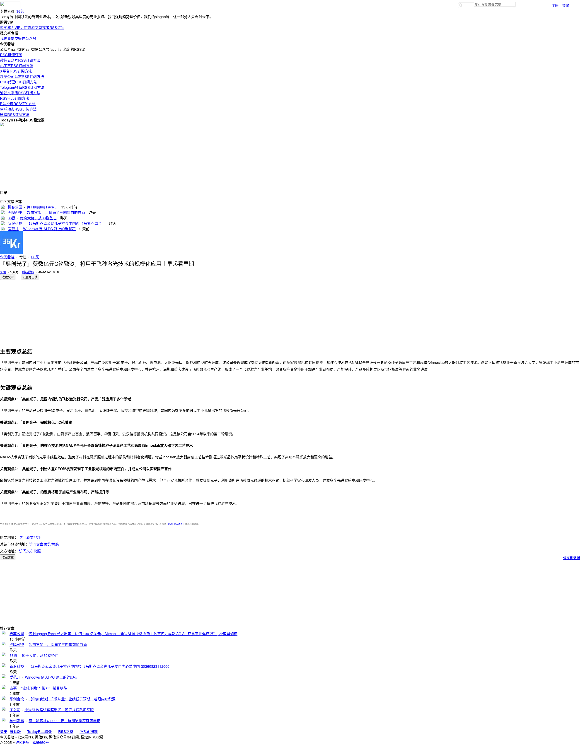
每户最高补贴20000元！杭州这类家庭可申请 (64, 720)
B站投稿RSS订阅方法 (18, 103)
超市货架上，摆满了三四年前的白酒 (56, 212)
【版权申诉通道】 (176, 523)
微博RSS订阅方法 (14, 114)
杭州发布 (17, 720)
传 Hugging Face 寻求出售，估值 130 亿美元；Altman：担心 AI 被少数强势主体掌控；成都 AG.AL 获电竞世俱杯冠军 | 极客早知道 (133, 633)
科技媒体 (28, 272)
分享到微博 (571, 557)
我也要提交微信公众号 (18, 38)
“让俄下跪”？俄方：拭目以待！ (46, 688)
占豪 (13, 688)
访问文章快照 (30, 551)
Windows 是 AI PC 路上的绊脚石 (49, 228)
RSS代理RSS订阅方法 (18, 82)
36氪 (20, 11)
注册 (554, 5)
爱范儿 (13, 228)
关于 (3, 731)
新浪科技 (15, 223)
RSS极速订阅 (11, 54)
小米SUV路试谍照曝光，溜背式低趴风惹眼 (59, 709)
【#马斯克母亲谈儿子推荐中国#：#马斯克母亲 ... (66, 223)
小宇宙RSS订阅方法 (16, 65)
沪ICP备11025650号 (32, 742)
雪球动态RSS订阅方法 (18, 109)
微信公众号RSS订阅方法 (20, 60)
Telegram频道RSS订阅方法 (22, 87)
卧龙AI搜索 (89, 731)
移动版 (15, 731)
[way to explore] (10, 7)
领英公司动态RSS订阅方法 (22, 76)
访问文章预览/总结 (44, 544)
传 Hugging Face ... (42, 207)
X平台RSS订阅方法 (16, 71)
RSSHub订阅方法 (14, 98)
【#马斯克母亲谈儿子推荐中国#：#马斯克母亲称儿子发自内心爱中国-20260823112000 (99, 666)
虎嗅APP (15, 212)
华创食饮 (17, 698)
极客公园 (15, 207)
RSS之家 (65, 731)
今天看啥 (7, 256)
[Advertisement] (136, 158)
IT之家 (15, 709)
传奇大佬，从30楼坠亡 (38, 217)
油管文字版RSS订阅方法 (20, 92)
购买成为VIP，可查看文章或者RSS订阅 (32, 27)
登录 (565, 5)
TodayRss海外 (39, 731)
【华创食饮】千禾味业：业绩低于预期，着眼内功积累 (72, 698)
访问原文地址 (30, 537)
